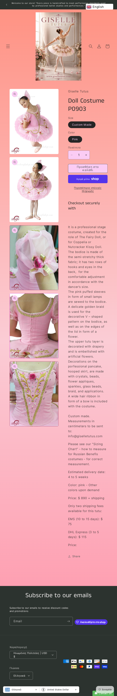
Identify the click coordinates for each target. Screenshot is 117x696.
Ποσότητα (74, 147)
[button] (8, 46)
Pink (75, 139)
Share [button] (76, 556)
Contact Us (104, 693)
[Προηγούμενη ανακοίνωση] (6, 4)
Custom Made (82, 124)
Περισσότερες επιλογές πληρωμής (87, 189)
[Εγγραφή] (68, 621)
